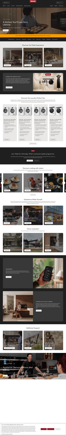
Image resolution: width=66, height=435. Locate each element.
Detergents (29, 39)
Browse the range (33, 143)
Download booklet (9, 87)
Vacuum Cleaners (55, 39)
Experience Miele (27, 5)
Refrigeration (49, 39)
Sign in (58, 2)
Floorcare (13, 5)
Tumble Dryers (18, 39)
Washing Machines (11, 39)
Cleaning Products (19, 5)
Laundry (8, 5)
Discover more (6, 30)
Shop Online (48, 35)
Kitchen (4, 5)
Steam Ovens (38, 39)
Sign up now (30, 160)
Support (51, 5)
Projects (55, 5)
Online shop (6, 2)
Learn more (5, 375)
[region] (33, 429)
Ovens (34, 39)
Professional (61, 5)
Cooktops (43, 39)
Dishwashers (24, 39)
